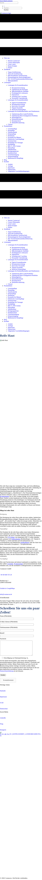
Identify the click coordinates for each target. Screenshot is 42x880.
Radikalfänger (25, 542)
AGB (1, 703)
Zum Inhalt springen (6, 1)
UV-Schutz (11, 537)
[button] (6, 10)
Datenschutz (4, 708)
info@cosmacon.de (6, 594)
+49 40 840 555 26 (6, 575)
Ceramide (10, 564)
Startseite (3, 691)
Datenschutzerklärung (6, 671)
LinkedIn (3, 718)
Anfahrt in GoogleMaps (7, 588)
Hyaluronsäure (4, 496)
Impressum (3, 697)
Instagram (3, 730)
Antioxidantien (15, 539)
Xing (1, 724)
